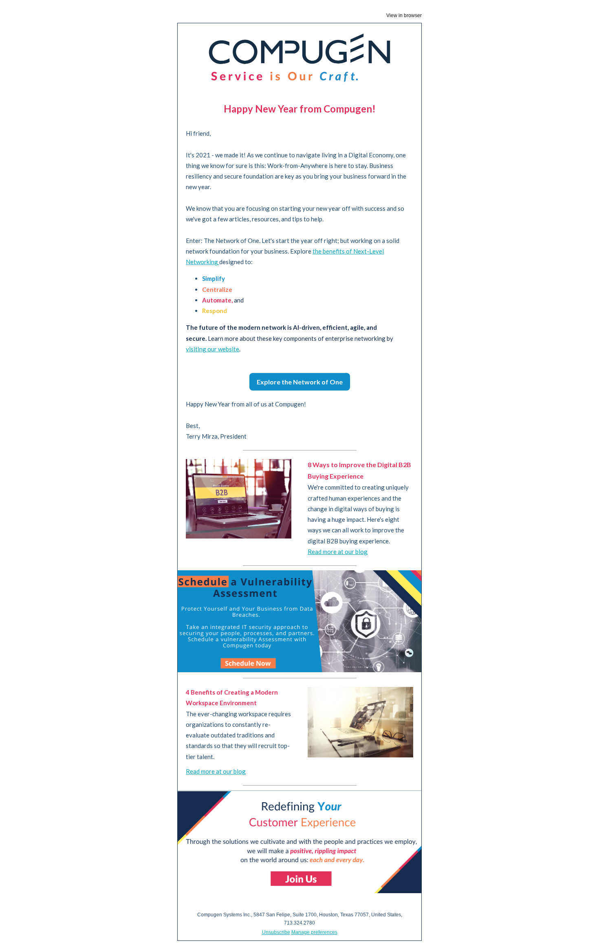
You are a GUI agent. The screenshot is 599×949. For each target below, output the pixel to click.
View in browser (404, 15)
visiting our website (212, 349)
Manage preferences (314, 932)
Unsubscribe (276, 932)
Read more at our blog (338, 551)
